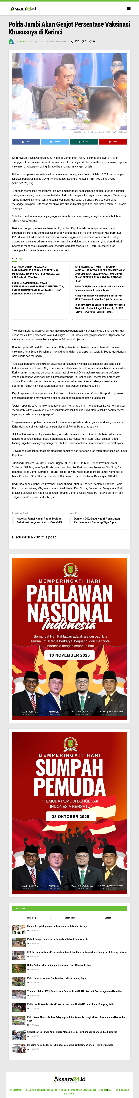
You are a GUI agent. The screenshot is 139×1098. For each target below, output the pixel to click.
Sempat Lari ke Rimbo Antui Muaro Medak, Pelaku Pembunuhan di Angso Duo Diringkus (72, 1032)
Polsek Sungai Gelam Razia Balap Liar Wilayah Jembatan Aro (58, 939)
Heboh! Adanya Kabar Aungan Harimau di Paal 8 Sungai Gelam (59, 965)
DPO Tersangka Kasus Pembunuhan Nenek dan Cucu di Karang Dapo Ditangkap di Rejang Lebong (77, 952)
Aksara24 (24, 41)
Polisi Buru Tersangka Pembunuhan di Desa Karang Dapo (56, 978)
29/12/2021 (39, 41)
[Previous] (66, 319)
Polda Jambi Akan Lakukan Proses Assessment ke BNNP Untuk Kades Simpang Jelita (71, 1004)
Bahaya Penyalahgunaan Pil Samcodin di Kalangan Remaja (57, 926)
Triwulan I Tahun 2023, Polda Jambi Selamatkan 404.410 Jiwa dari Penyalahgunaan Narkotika (74, 991)
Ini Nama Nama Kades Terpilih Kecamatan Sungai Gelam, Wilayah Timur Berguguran (70, 1045)
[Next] (72, 319)
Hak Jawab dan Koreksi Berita (40, 1090)
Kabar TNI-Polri (57, 41)
